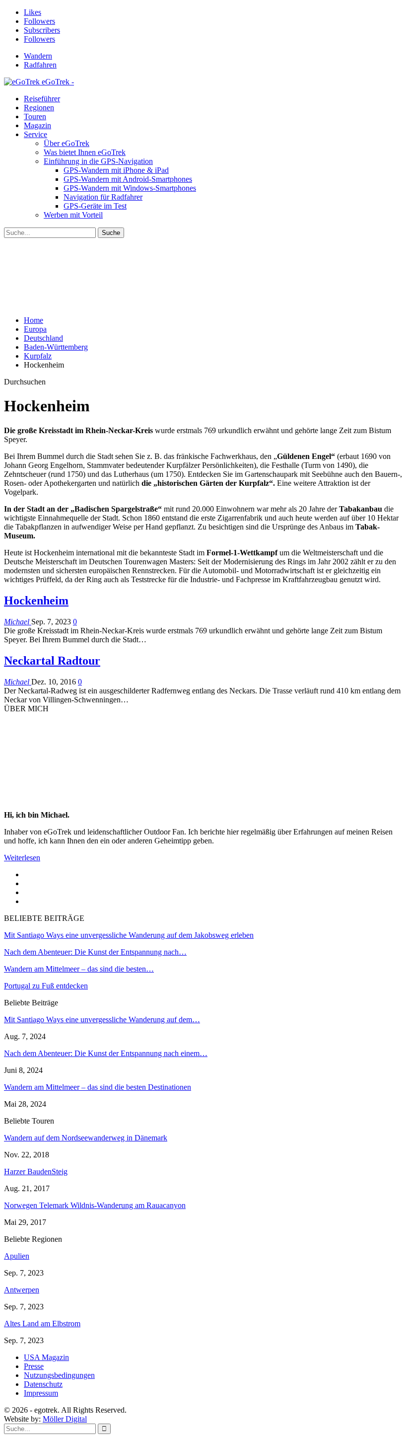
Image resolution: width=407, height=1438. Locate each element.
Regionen (39, 107)
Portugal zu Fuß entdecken (46, 986)
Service (35, 134)
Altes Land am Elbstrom (42, 1323)
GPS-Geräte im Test (95, 206)
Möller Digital (65, 1419)
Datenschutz (43, 1384)
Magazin (37, 125)
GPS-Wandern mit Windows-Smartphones (130, 188)
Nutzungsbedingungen (59, 1375)
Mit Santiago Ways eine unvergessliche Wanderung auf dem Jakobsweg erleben (129, 935)
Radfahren (40, 65)
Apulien (16, 1256)
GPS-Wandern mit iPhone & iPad (116, 170)
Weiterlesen (22, 857)
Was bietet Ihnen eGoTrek (85, 152)
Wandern (38, 56)
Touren (35, 116)
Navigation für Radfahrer (103, 197)
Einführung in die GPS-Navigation (98, 161)
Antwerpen (21, 1290)
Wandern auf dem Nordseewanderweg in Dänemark (85, 1138)
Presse (34, 1366)
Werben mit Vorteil (73, 215)
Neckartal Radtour (52, 660)
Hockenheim (36, 600)
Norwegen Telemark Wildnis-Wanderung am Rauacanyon (95, 1205)
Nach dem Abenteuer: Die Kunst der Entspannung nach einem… (105, 1053)
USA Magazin (46, 1357)
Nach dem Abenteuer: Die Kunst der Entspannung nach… (95, 952)
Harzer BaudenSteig (36, 1171)
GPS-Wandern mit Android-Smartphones (128, 179)
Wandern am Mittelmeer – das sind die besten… (79, 969)
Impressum (41, 1393)
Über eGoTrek (66, 143)
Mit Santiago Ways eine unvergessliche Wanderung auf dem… (102, 1019)
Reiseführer (42, 98)
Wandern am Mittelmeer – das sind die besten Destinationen (97, 1087)
